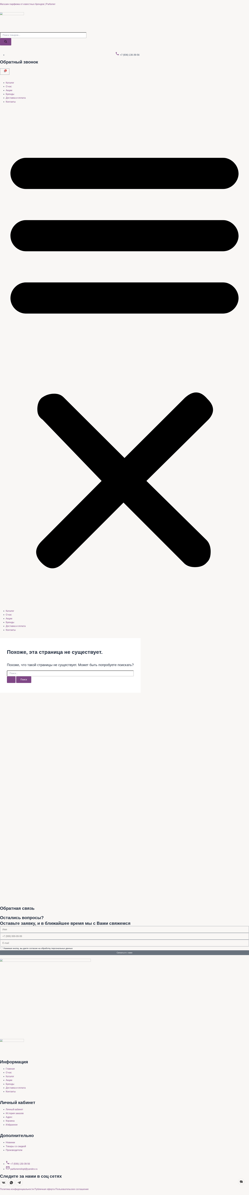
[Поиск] (5, 41)
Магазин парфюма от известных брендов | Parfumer (27, 4)
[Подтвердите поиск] (11, 679)
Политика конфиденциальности (17, 1189)
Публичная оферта (44, 1189)
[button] (124, 356)
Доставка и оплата (16, 98)
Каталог (10, 82)
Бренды (10, 94)
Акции (9, 90)
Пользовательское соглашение (72, 1189)
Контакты (11, 102)
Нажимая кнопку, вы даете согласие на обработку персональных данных (38, 948)
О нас (9, 86)
